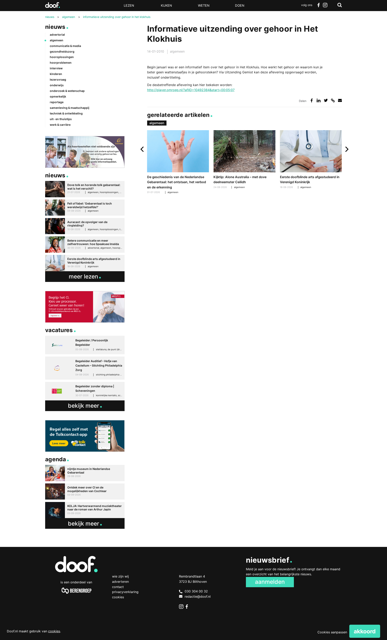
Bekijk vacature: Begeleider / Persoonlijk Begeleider (85, 345)
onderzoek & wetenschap (67, 90)
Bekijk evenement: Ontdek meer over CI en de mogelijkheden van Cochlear (85, 491)
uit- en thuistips (61, 119)
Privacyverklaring (125, 592)
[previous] (142, 149)
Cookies (118, 597)
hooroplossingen (62, 57)
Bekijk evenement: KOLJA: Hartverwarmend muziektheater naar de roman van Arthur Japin (85, 510)
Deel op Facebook (311, 100)
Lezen (129, 5)
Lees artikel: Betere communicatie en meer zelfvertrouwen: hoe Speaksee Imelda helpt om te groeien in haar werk (85, 244)
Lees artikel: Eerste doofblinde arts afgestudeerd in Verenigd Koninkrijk (311, 160)
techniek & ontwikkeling (66, 113)
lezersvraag (58, 79)
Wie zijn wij (120, 576)
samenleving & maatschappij (69, 107)
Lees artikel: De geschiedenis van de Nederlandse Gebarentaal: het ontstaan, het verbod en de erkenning (178, 162)
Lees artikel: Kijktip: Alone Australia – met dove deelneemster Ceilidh (244, 160)
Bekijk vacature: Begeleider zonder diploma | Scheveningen (85, 391)
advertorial (57, 34)
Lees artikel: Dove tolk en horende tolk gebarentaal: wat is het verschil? (85, 189)
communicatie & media (65, 46)
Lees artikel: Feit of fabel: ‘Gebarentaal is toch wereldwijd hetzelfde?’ (85, 207)
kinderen (56, 74)
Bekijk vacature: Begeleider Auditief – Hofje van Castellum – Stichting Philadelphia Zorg (85, 367)
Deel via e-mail (340, 100)
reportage (56, 102)
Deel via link (333, 100)
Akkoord (365, 631)
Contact (118, 587)
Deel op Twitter (326, 100)
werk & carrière (60, 124)
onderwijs (57, 85)
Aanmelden (270, 581)
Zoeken (339, 5)
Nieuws (55, 26)
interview (56, 68)
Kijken (166, 5)
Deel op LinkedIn (318, 100)
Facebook (318, 5)
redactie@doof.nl (198, 596)
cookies (54, 631)
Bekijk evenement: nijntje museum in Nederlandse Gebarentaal (85, 473)
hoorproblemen (61, 62)
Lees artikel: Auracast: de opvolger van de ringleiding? (85, 226)
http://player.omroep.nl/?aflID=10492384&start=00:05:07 (191, 90)
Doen (239, 5)
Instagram (325, 5)
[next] (346, 149)
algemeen (177, 51)
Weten (203, 5)
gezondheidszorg (62, 51)
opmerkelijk (58, 96)
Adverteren (120, 582)
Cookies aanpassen (332, 632)
